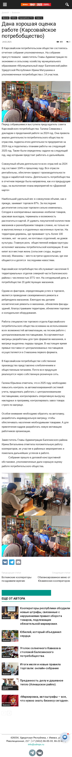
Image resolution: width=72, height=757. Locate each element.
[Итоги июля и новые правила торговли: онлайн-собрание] (10, 668)
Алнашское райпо (8, 688)
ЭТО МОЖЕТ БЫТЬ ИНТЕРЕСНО (25, 593)
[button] (67, 4)
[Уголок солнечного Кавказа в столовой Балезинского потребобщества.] (10, 652)
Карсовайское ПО (26, 18)
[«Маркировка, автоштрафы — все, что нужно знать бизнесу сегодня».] (10, 700)
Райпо (13, 18)
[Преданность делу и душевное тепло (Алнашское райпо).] (10, 684)
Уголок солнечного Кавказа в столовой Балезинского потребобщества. (40, 652)
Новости (39, 18)
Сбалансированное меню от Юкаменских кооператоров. (54, 579)
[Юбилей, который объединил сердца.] (10, 636)
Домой (5, 12)
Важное (6, 18)
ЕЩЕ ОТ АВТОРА (13, 598)
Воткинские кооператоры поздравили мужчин (16, 579)
